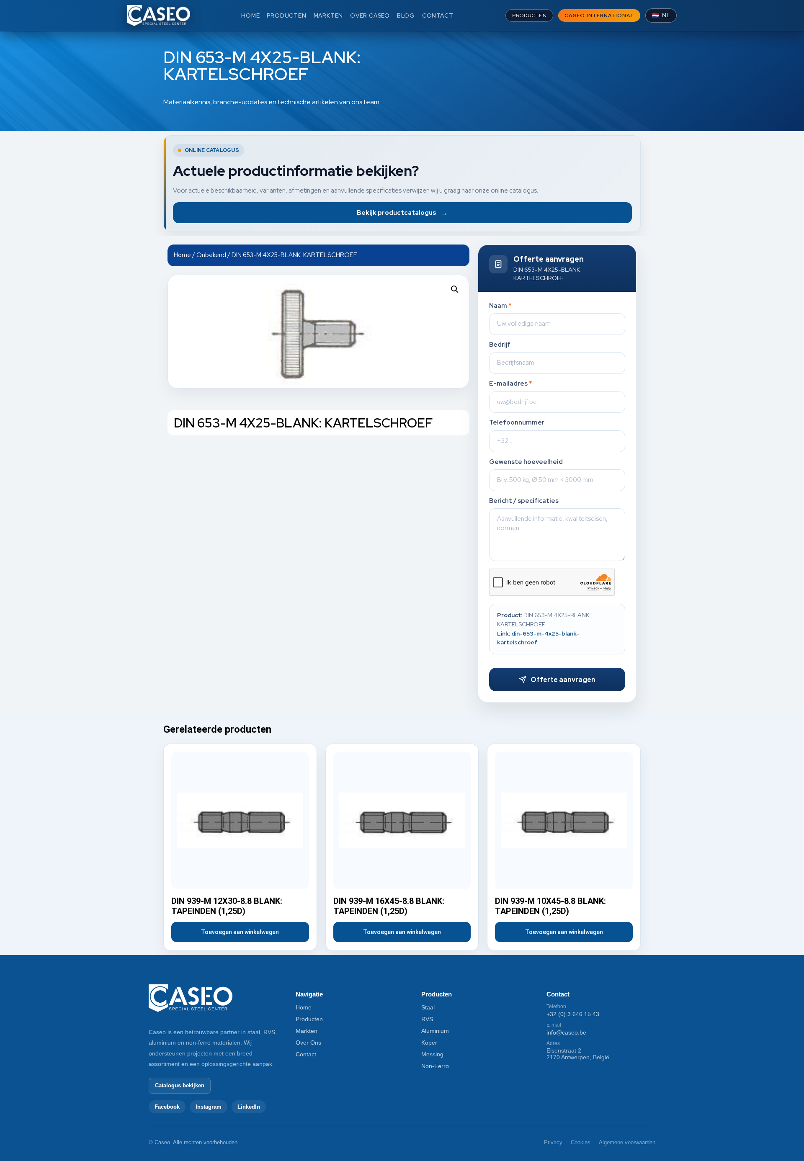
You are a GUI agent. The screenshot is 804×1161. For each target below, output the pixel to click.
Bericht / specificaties (524, 501)
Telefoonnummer (516, 423)
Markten (306, 1030)
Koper (429, 1042)
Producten (309, 1019)
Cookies (580, 1142)
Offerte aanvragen (563, 679)
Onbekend (211, 255)
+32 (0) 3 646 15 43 (572, 1014)
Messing (432, 1054)
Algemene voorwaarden (627, 1142)
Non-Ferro (435, 1066)
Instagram (209, 1107)
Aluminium (435, 1030)
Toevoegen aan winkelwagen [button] (240, 932)
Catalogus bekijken (179, 1085)
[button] (454, 289)
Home (182, 255)
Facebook (167, 1107)
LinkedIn (248, 1107)
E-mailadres (510, 384)
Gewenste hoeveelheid (526, 462)
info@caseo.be (566, 1032)
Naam (500, 306)
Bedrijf (499, 345)
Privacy (553, 1142)
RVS (427, 1019)
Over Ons (308, 1042)
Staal (428, 1007)
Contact (306, 1054)
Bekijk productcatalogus (402, 212)
